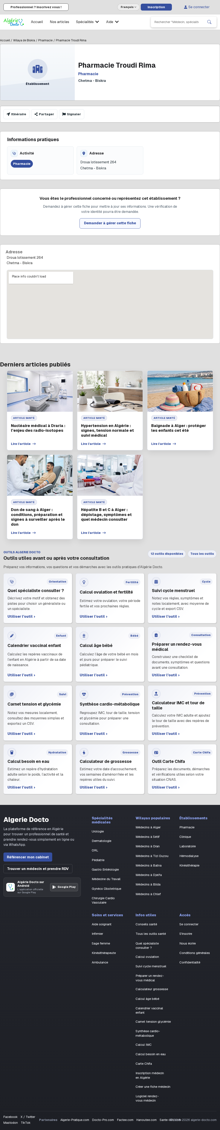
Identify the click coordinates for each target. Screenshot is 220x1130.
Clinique (185, 837)
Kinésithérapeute (104, 953)
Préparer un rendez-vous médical (150, 978)
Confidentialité (189, 962)
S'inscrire (185, 934)
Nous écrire (187, 943)
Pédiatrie (98, 860)
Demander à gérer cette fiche (110, 223)
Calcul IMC (144, 1045)
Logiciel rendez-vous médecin (147, 1098)
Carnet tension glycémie (153, 1021)
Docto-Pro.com (103, 1120)
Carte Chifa (144, 1063)
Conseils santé (146, 924)
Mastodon (10, 1123)
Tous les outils (202, 554)
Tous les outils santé (151, 934)
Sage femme (101, 943)
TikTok (26, 1123)
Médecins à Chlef (148, 894)
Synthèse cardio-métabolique (148, 1033)
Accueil (37, 22)
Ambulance (100, 962)
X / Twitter (28, 1117)
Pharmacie (186, 827)
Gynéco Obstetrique (106, 889)
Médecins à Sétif (148, 837)
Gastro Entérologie (105, 869)
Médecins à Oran (148, 846)
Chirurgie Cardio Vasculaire (103, 900)
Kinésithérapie (189, 865)
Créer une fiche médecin (153, 1087)
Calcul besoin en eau (151, 1054)
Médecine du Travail (106, 879)
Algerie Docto (26, 819)
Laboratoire (187, 846)
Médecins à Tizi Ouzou (152, 856)
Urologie (98, 831)
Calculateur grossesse (152, 989)
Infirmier (97, 934)
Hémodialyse (189, 856)
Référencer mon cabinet (28, 857)
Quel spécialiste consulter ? (147, 945)
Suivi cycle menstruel (151, 966)
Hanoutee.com (146, 1120)
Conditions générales (194, 953)
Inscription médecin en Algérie (150, 1075)
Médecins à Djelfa (149, 875)
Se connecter (199, 7)
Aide (109, 22)
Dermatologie (101, 841)
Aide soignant (102, 924)
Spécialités (85, 22)
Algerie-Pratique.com (74, 1120)
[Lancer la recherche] (209, 22)
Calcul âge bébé (147, 999)
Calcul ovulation (147, 957)
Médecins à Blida (148, 884)
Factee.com (125, 1120)
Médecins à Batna (149, 865)
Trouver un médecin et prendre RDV (38, 869)
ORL (95, 850)
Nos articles (59, 22)
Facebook (10, 1117)
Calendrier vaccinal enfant (149, 1010)
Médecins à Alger (148, 827)
